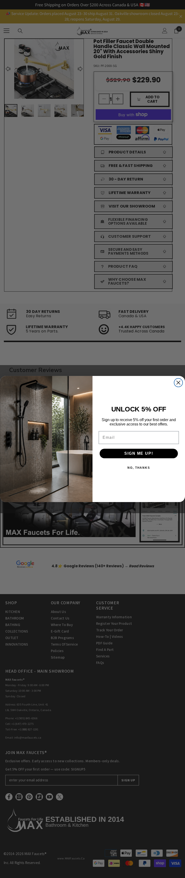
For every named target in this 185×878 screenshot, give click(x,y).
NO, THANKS (138, 467)
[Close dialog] (178, 382)
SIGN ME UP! (138, 453)
